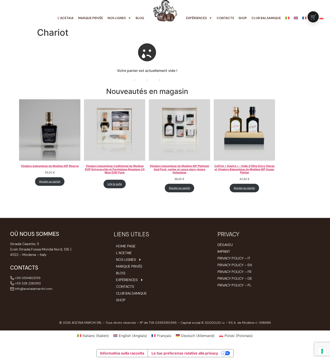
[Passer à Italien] (287, 18)
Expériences (196, 18)
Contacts (225, 18)
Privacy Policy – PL (234, 285)
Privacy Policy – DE (235, 278)
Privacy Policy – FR (234, 271)
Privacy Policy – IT (234, 258)
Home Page (126, 246)
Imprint (224, 251)
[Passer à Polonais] (321, 18)
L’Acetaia (66, 18)
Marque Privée (90, 18)
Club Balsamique (266, 18)
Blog (140, 18)
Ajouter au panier (49, 181)
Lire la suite (115, 184)
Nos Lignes (117, 18)
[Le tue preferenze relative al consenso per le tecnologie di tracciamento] (322, 351)
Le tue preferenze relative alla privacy (185, 353)
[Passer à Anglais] (296, 18)
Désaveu (225, 244)
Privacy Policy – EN (235, 265)
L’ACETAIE (124, 253)
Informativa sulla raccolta (122, 353)
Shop (242, 18)
